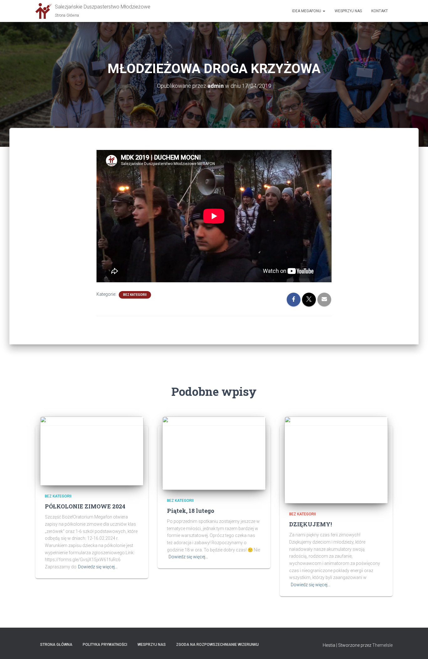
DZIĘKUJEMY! (310, 524)
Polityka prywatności (105, 644)
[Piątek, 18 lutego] (214, 452)
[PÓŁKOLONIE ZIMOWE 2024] (92, 450)
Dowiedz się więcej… (97, 566)
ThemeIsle (382, 645)
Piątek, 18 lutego (190, 510)
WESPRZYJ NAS (152, 644)
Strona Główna (56, 644)
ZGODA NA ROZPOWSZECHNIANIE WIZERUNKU (217, 644)
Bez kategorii (135, 294)
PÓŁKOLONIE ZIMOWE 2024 (85, 506)
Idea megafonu (307, 11)
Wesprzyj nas (348, 11)
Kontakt (379, 11)
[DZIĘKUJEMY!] (336, 459)
